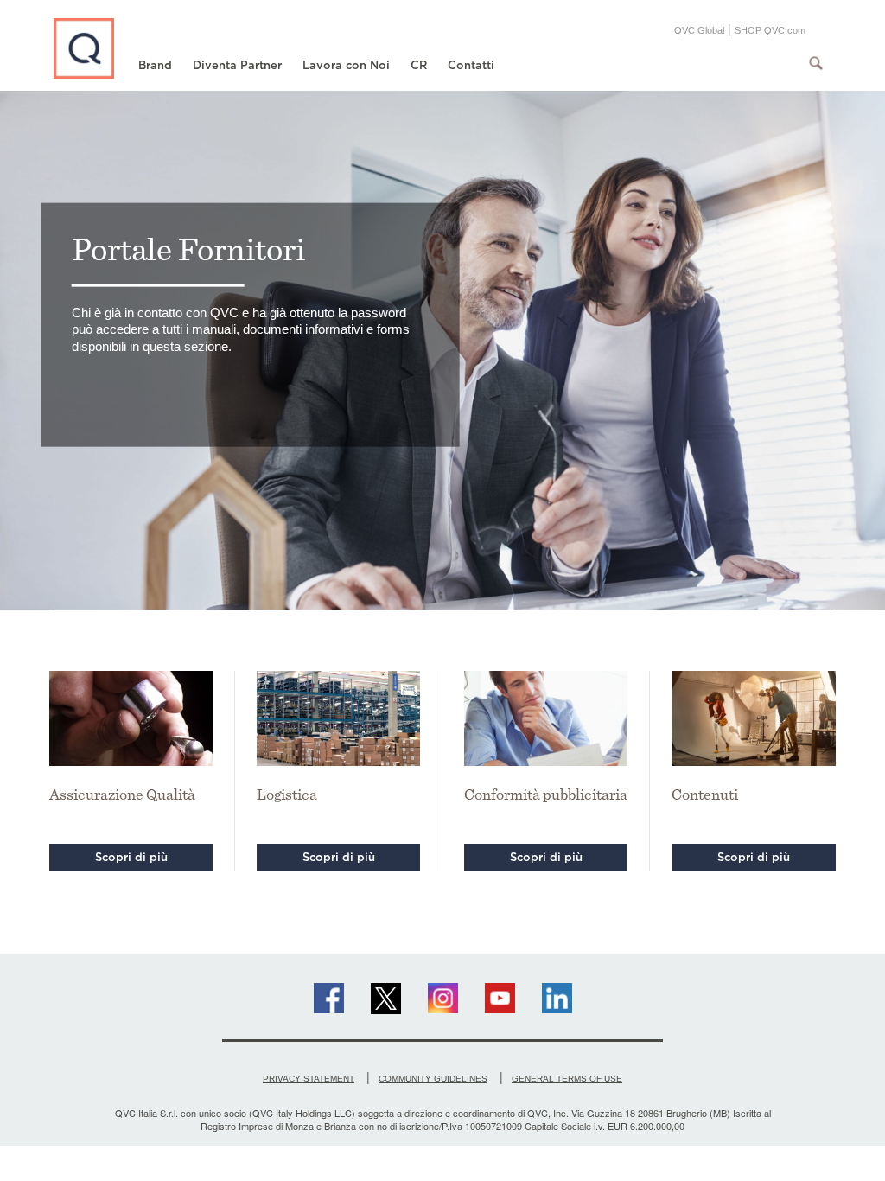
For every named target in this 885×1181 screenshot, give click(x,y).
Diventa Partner (237, 65)
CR (419, 65)
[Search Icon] (816, 63)
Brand (155, 65)
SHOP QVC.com (770, 30)
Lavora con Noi (346, 65)
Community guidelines (433, 1078)
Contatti (471, 65)
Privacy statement (308, 1078)
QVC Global (699, 30)
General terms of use (567, 1078)
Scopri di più (131, 857)
